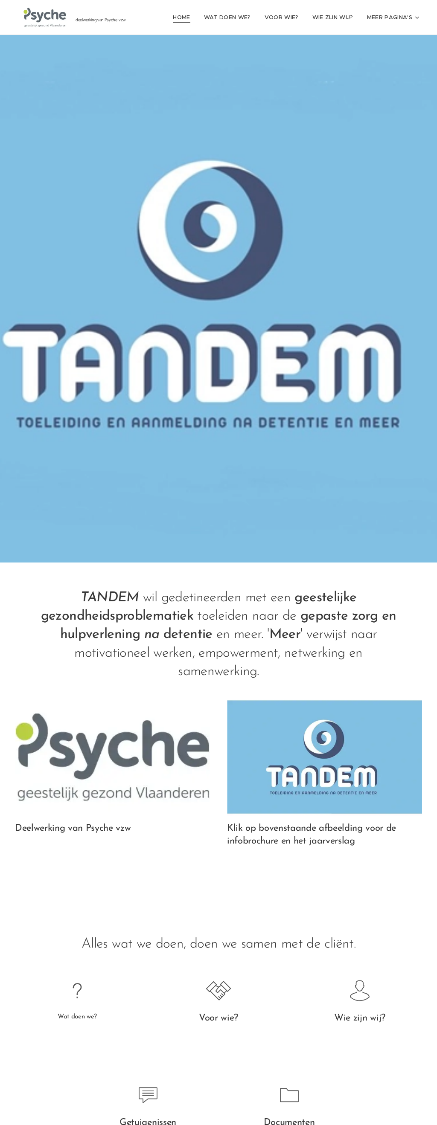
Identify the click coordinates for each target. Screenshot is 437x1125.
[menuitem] (184, 17)
